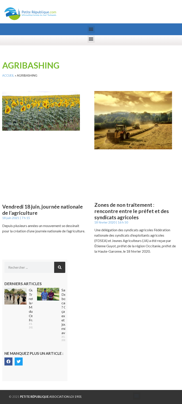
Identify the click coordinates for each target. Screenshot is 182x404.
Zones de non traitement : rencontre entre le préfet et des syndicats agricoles (131, 211)
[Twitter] (19, 361)
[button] (91, 29)
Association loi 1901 (51, 396)
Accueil (8, 75)
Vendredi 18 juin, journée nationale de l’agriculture (42, 209)
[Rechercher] (59, 267)
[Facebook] (8, 361)
